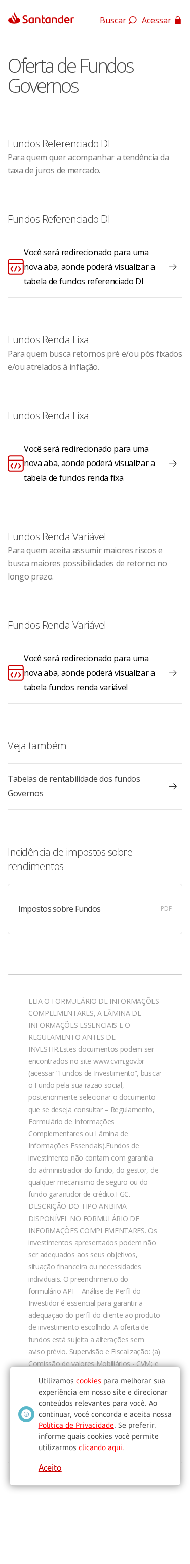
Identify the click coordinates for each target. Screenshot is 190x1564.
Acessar (156, 20)
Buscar (113, 20)
